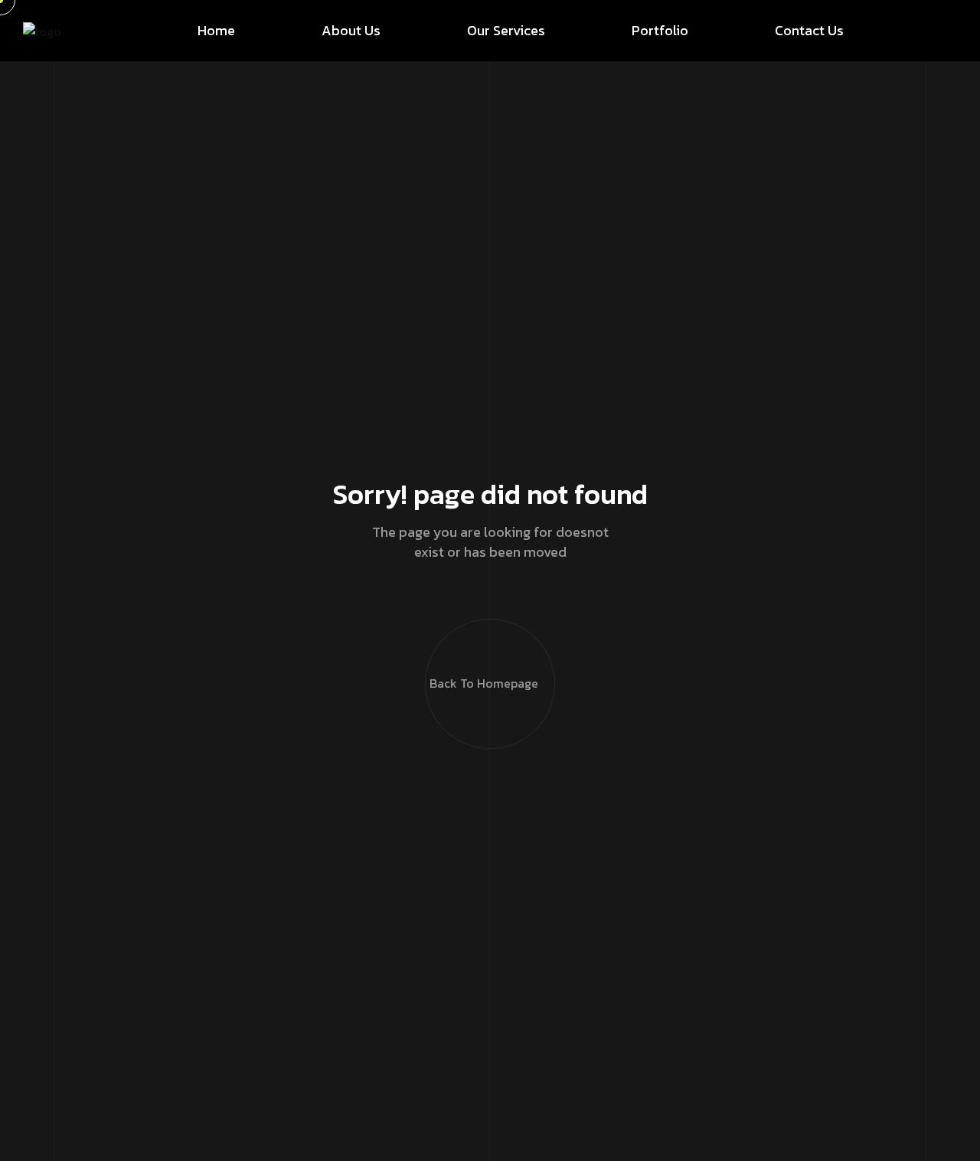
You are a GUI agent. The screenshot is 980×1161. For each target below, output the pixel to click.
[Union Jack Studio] (42, 31)
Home (216, 30)
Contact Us (809, 30)
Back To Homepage (484, 683)
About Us (351, 30)
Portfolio (660, 30)
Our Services (506, 30)
